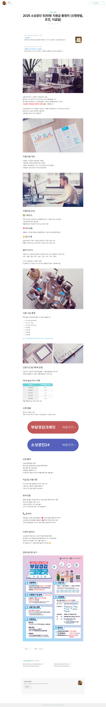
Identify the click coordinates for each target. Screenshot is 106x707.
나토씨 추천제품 (53, 12)
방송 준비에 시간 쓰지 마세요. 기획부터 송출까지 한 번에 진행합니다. (43, 51)
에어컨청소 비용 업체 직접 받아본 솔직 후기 (61, 664)
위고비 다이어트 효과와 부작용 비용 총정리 (61, 666)
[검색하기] (89, 3)
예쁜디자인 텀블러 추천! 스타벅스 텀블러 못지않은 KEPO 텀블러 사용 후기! (33, 664)
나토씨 (9, 2)
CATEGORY (96, 3)
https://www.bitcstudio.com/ (31, 46)
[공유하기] (29, 649)
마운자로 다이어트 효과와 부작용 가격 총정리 (31, 666)
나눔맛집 (27, 37)
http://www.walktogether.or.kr (31, 35)
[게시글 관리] (31, 649)
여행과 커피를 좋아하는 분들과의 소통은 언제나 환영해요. (36, 683)
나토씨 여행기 (28, 681)
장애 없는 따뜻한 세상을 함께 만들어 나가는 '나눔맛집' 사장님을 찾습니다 (45, 40)
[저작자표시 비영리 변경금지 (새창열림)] (41, 648)
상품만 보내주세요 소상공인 (33, 49)
